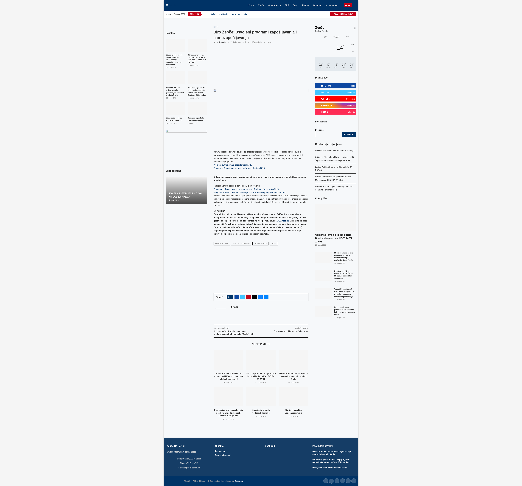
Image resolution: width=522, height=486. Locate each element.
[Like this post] (230, 297)
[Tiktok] (324, 14)
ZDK (287, 5)
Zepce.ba (238, 481)
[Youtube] (321, 14)
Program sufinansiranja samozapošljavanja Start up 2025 (239, 168)
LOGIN (347, 5)
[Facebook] (312, 14)
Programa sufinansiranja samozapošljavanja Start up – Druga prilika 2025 (246, 189)
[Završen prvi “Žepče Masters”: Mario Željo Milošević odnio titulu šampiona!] (323, 275)
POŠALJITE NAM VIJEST (343, 14)
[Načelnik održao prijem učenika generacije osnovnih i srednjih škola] (293, 360)
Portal (251, 5)
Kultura (305, 5)
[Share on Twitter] (242, 297)
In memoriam (332, 5)
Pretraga (319, 130)
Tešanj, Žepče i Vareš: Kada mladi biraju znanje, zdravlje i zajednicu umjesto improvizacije (344, 293)
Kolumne (317, 5)
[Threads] (327, 14)
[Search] (354, 5)
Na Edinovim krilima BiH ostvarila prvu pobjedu (229, 14)
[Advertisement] (261, 66)
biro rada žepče (221, 244)
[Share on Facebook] (236, 297)
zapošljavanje (260, 244)
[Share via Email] (266, 297)
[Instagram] (318, 14)
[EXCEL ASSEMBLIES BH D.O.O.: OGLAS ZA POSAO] (186, 190)
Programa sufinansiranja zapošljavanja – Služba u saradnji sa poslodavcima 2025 (250, 192)
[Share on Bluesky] (260, 297)
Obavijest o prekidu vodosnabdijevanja (174, 119)
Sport (295, 5)
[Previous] (204, 14)
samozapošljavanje (241, 244)
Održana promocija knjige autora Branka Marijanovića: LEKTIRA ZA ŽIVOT (261, 376)
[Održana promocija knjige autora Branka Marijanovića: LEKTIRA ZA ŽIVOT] (261, 360)
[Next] (208, 14)
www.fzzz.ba (283, 221)
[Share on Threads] (254, 297)
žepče (273, 244)
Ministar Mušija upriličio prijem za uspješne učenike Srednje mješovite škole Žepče (344, 256)
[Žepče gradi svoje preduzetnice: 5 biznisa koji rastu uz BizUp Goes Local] (323, 311)
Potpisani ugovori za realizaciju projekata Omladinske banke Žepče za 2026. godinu (228, 413)
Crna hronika (274, 5)
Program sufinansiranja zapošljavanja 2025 (233, 165)
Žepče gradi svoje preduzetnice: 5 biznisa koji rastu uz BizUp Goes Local (344, 311)
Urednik (222, 42)
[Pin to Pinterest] (248, 297)
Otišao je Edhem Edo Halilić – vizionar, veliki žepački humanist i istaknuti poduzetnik (228, 376)
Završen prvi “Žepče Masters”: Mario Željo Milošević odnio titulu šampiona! (343, 274)
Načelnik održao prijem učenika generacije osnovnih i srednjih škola (293, 376)
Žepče (261, 5)
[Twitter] (315, 14)
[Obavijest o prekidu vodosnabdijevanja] (261, 396)
